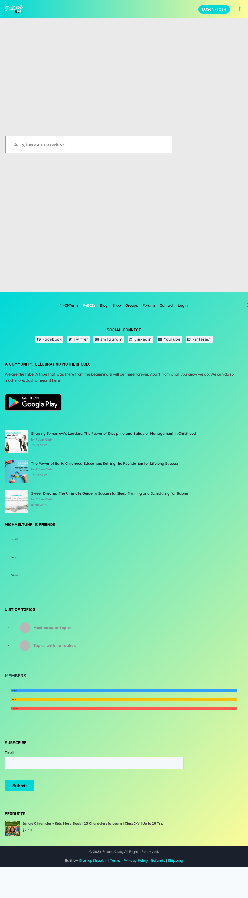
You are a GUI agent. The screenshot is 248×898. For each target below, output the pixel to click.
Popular (14, 575)
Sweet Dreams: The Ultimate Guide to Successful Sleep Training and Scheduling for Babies (110, 493)
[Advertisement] (210, 219)
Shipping (175, 860)
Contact (167, 305)
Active (14, 557)
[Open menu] (239, 9)
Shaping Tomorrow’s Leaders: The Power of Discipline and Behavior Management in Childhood (113, 433)
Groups (131, 305)
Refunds (158, 860)
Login (183, 305)
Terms (115, 860)
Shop (116, 305)
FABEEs (89, 305)
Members (15, 675)
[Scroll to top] (228, 873)
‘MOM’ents (69, 305)
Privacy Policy (135, 860)
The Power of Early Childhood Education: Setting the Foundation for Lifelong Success (105, 463)
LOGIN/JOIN (214, 9)
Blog (104, 305)
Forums (148, 305)
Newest (14, 539)
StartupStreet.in (93, 860)
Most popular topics (52, 627)
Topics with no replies (54, 645)
